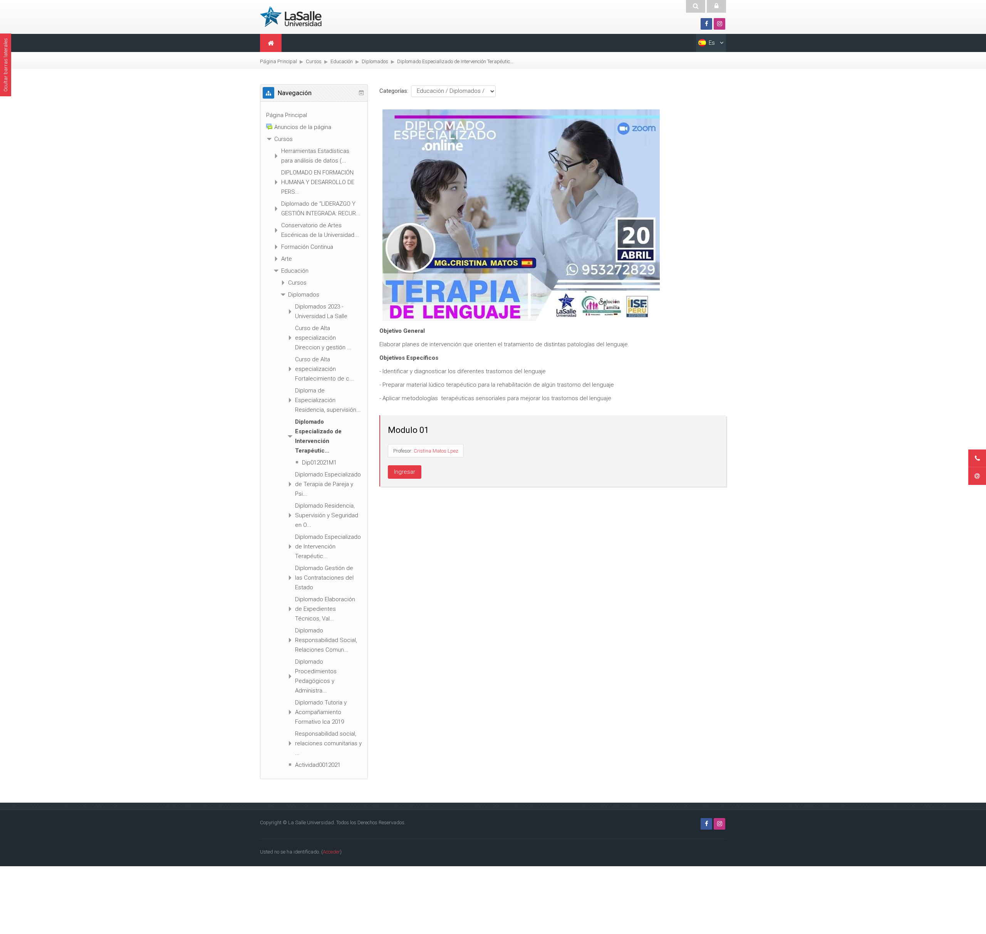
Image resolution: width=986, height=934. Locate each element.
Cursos (283, 139)
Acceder (331, 852)
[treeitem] (314, 115)
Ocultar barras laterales (5, 65)
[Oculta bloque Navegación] (361, 93)
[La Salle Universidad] (294, 16)
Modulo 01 (408, 430)
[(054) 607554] (977, 458)
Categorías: (393, 90)
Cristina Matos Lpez (436, 451)
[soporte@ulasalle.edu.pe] (977, 476)
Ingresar (404, 471)
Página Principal (286, 115)
